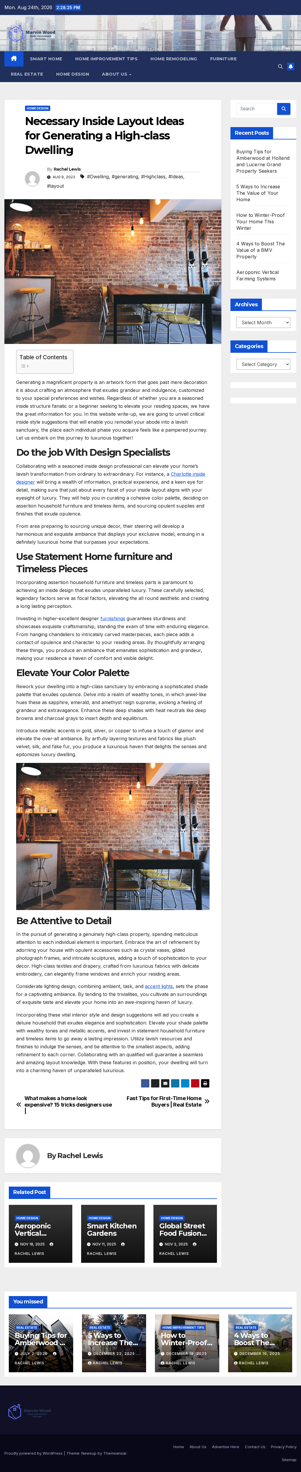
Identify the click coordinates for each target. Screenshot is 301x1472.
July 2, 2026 (34, 1353)
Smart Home (46, 58)
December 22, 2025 (114, 1353)
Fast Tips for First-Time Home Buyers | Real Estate (164, 1101)
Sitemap (289, 1459)
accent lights (159, 986)
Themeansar (114, 1453)
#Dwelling (98, 176)
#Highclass (153, 176)
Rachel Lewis (67, 169)
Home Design (72, 74)
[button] (280, 66)
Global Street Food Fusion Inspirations (182, 1233)
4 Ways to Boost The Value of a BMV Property (260, 250)
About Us (115, 74)
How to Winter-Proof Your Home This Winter (260, 221)
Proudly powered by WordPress (34, 1453)
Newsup (88, 1453)
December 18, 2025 (186, 1353)
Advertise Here (225, 1446)
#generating (125, 176)
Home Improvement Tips (106, 58)
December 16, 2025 (260, 1353)
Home (178, 1446)
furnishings (113, 618)
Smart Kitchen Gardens (111, 1230)
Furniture (223, 58)
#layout (55, 186)
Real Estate (27, 74)
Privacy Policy (284, 1446)
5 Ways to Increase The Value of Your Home (258, 193)
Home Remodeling (173, 58)
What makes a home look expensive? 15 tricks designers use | (68, 1104)
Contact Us (255, 1446)
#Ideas (175, 176)
